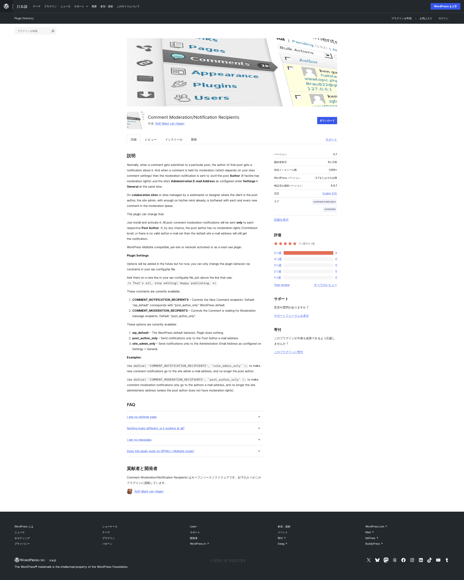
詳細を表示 (281, 219)
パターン (107, 543)
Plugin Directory (24, 18)
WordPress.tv (199, 543)
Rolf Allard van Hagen (169, 123)
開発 (194, 139)
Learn (193, 526)
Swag (282, 543)
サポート (331, 139)
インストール (174, 139)
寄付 (282, 538)
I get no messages (139, 439)
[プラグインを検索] (53, 31)
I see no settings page (142, 417)
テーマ (106, 532)
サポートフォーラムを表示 (291, 315)
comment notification (324, 201)
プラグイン (108, 538)
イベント (283, 532)
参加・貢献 (284, 526)
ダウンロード (327, 120)
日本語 (52, 560)
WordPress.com (376, 526)
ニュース (19, 532)
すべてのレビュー (325, 285)
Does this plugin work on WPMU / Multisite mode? (160, 451)
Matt (369, 532)
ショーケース (109, 526)
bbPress (371, 538)
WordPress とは (23, 526)
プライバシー (22, 543)
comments (330, 209)
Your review (282, 285)
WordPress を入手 (445, 6)
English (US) (330, 193)
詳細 (133, 139)
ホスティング (22, 538)
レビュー (151, 139)
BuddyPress (374, 543)
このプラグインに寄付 (288, 352)
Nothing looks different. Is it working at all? (156, 428)
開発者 (194, 538)
